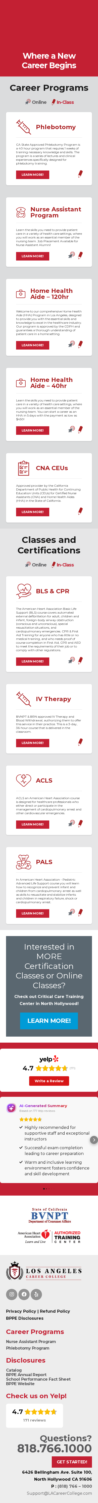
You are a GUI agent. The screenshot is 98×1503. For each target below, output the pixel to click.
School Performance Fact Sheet (38, 1379)
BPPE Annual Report (26, 1374)
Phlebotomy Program (27, 1348)
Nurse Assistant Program (31, 1341)
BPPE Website (20, 1383)
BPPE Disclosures (24, 1318)
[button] (4, 1140)
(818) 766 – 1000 (75, 1486)
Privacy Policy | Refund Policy (38, 1311)
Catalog (14, 1370)
